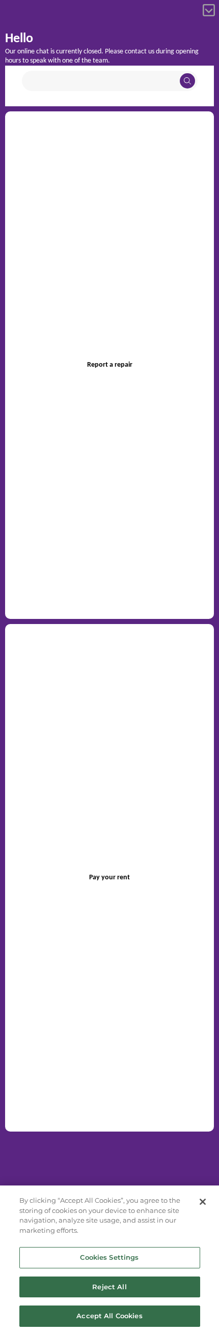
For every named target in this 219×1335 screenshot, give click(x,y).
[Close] (202, 1202)
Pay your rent (109, 877)
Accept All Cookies (109, 1316)
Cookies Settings (109, 1257)
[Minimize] (209, 10)
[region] (109, 1260)
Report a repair (109, 365)
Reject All (109, 1287)
